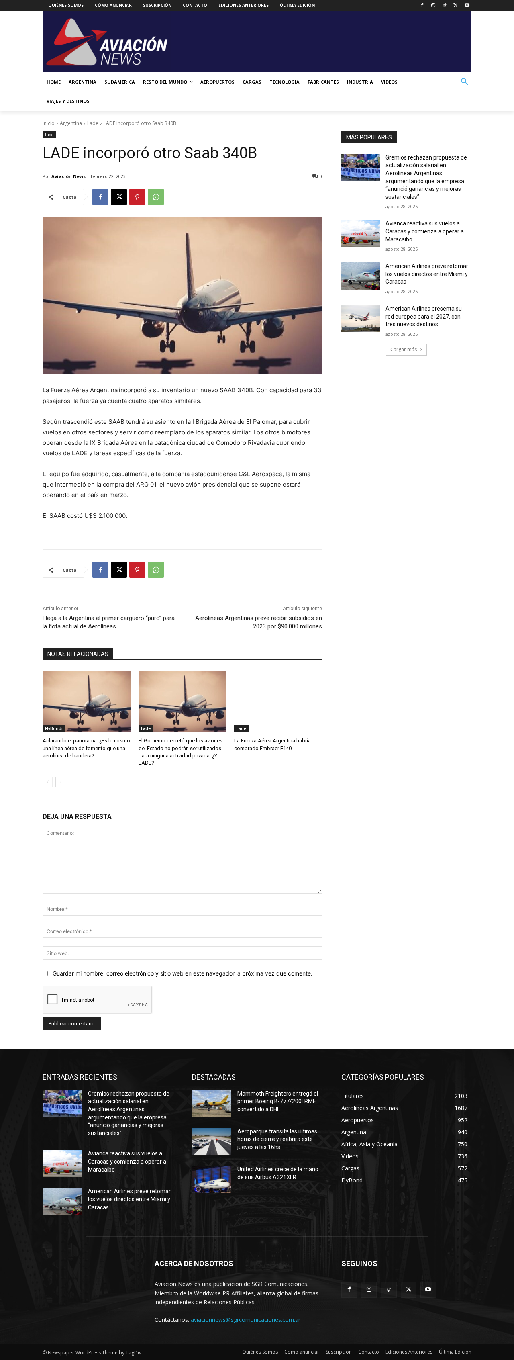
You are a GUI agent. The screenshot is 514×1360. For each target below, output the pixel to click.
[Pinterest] (137, 197)
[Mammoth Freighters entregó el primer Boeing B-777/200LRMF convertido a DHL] (211, 1103)
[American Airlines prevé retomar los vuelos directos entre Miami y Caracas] (360, 276)
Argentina (71, 123)
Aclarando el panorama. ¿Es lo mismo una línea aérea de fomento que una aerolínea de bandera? (86, 748)
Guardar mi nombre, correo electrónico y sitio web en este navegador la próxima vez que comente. (182, 973)
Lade (92, 123)
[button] (464, 82)
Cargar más (403, 349)
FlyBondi (54, 728)
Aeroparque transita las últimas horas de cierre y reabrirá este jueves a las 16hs (277, 1139)
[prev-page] (48, 782)
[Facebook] (422, 5)
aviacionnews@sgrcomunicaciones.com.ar (245, 1319)
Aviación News (68, 176)
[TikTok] (444, 5)
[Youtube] (466, 5)
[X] (455, 5)
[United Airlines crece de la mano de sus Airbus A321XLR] (211, 1179)
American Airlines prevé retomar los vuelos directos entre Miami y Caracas (427, 274)
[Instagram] (433, 5)
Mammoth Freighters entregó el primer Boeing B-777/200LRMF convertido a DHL (277, 1101)
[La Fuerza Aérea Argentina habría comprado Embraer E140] (278, 701)
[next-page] (60, 782)
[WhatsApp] (156, 197)
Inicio (49, 123)
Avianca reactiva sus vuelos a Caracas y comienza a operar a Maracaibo (425, 231)
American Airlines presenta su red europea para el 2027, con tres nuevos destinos (424, 316)
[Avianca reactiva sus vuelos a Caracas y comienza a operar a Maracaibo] (360, 233)
